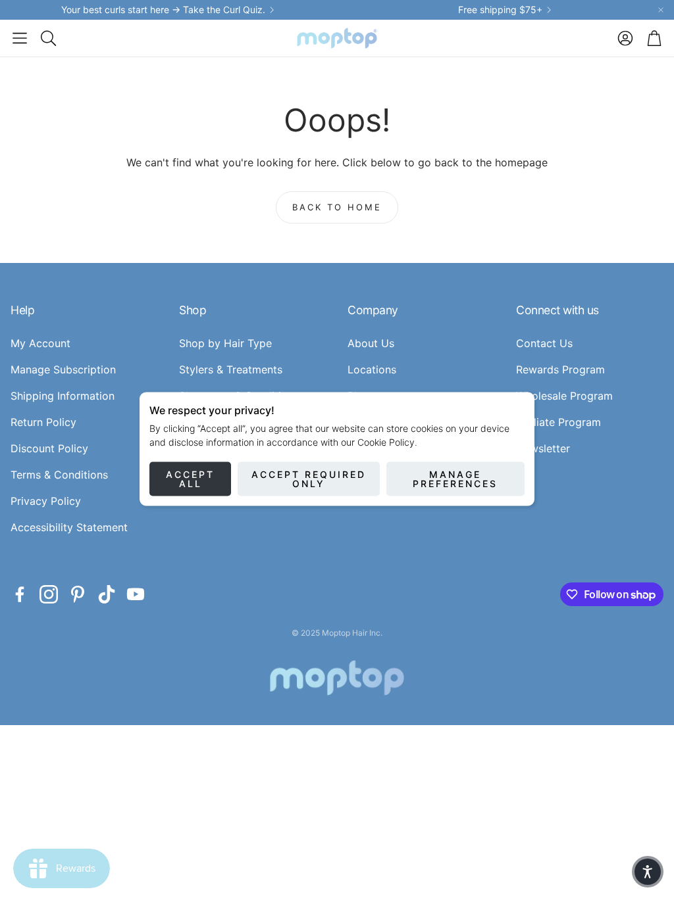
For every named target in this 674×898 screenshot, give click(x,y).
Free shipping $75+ (500, 9)
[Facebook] (20, 594)
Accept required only (308, 479)
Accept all (190, 479)
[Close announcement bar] (661, 10)
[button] (20, 38)
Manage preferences (455, 479)
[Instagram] (48, 594)
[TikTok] (106, 594)
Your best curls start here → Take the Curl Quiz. (163, 9)
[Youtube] (135, 594)
